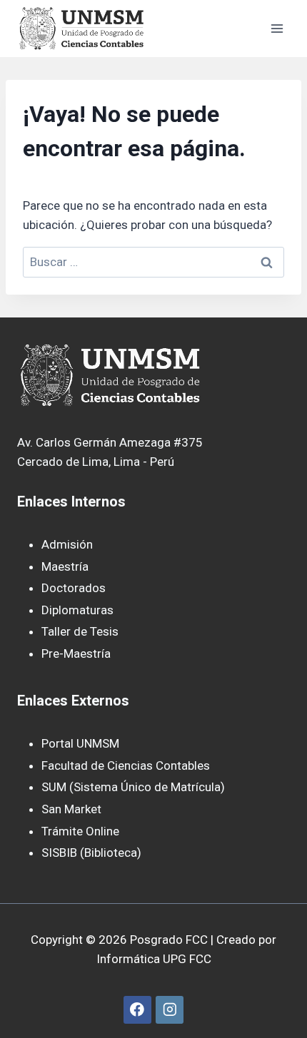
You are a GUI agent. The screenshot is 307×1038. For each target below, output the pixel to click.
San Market (71, 809)
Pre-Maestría (76, 653)
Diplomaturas (77, 610)
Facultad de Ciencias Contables (125, 765)
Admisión (67, 544)
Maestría (65, 566)
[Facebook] (137, 1010)
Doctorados (73, 588)
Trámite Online (80, 831)
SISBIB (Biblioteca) (91, 852)
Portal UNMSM (80, 743)
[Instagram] (169, 1010)
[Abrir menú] (276, 28)
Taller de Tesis (80, 631)
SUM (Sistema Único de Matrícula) (133, 787)
